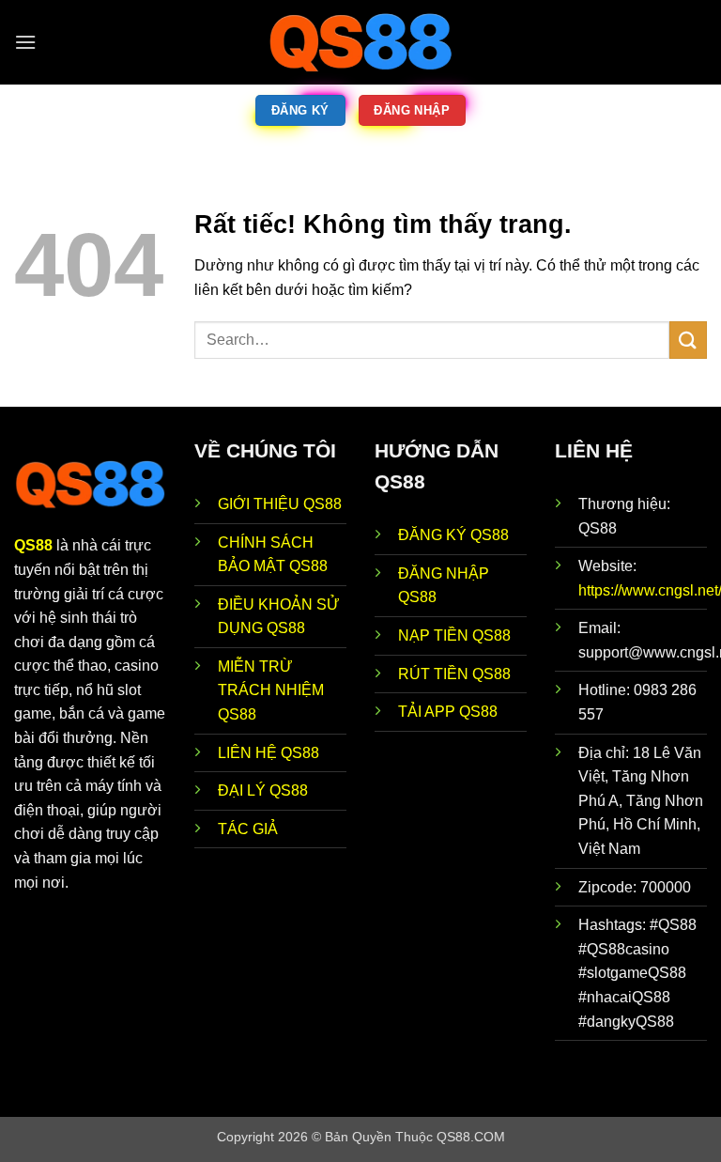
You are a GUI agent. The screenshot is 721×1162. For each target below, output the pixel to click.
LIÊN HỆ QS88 (268, 753)
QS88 (33, 545)
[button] (25, 42)
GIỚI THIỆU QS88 (280, 504)
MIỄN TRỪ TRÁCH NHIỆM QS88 (271, 690)
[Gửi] (688, 339)
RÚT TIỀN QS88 (454, 674)
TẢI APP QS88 (448, 712)
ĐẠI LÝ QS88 (263, 790)
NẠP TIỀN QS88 (454, 635)
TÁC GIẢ (248, 829)
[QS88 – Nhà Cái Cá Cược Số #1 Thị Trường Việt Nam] (360, 42)
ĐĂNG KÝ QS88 (453, 535)
